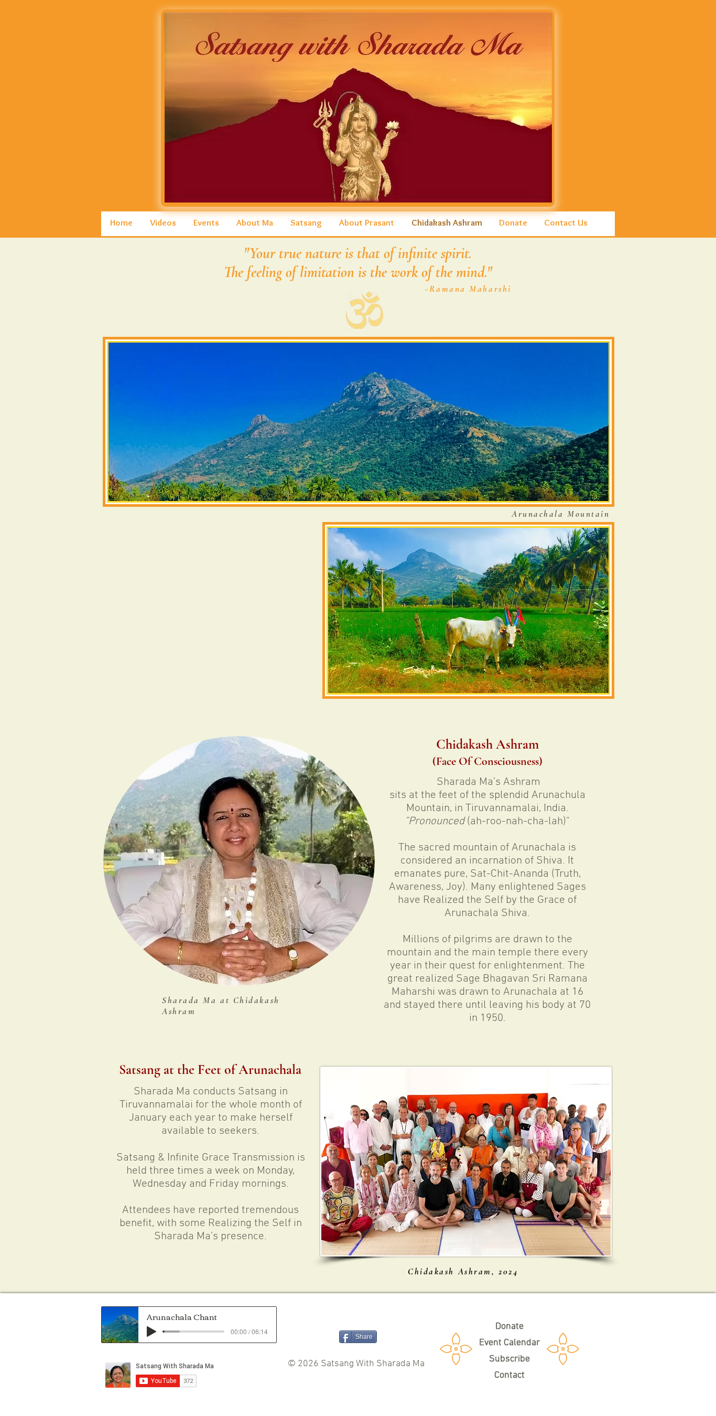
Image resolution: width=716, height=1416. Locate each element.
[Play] (151, 1331)
